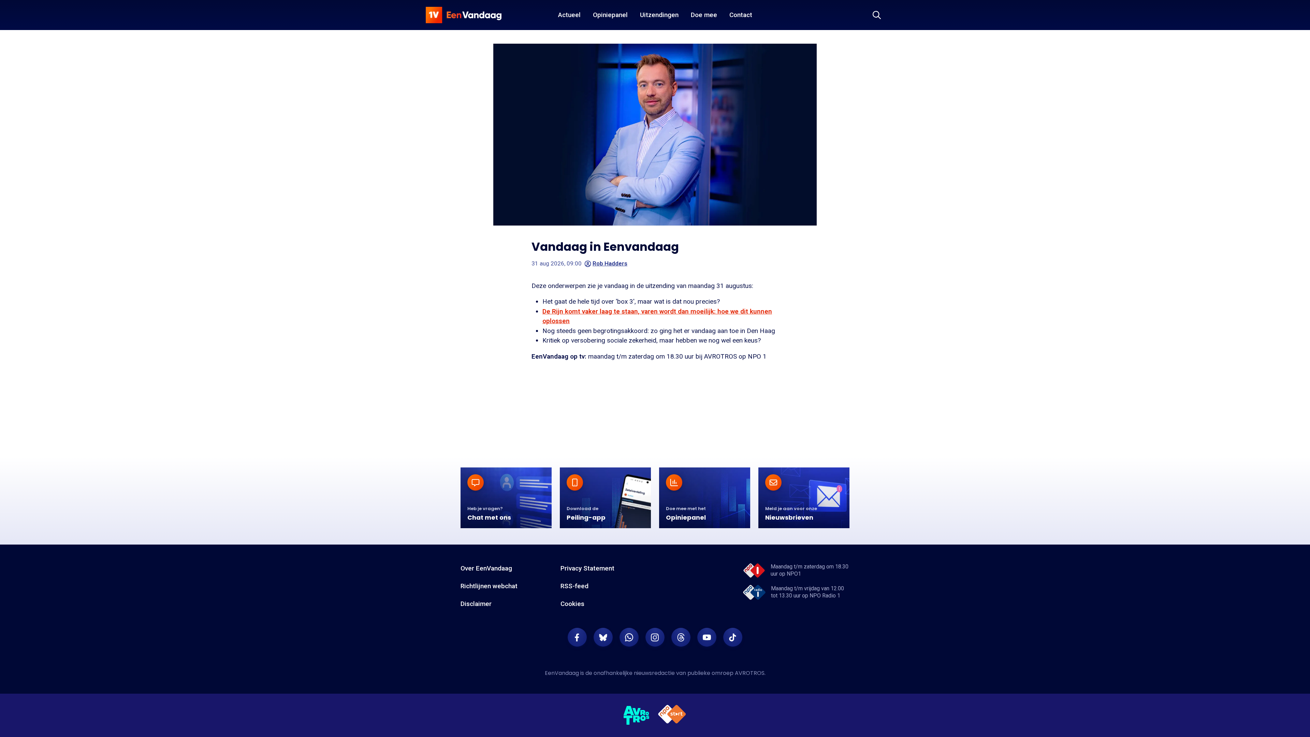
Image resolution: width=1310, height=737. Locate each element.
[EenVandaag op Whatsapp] (629, 637)
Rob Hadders (610, 263)
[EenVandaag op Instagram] (655, 637)
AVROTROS (750, 673)
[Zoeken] (876, 15)
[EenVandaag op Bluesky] (603, 637)
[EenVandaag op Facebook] (577, 637)
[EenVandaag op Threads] (680, 637)
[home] (463, 15)
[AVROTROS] (637, 715)
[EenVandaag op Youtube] (706, 637)
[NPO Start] (672, 715)
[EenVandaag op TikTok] (732, 637)
